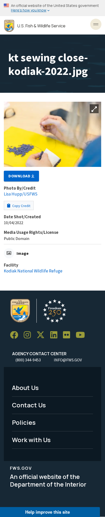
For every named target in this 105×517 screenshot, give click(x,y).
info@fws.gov (68, 359)
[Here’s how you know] (52, 8)
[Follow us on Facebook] (16, 335)
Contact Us (29, 405)
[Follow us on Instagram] (29, 335)
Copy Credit (20, 205)
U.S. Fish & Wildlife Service (41, 26)
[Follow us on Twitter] (42, 335)
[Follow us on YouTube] (82, 335)
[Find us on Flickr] (68, 335)
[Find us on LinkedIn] (55, 335)
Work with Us (31, 439)
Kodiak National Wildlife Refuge (33, 271)
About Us (25, 387)
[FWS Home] (9, 26)
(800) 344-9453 (28, 359)
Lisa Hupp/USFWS (20, 194)
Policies (24, 422)
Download (19, 175)
